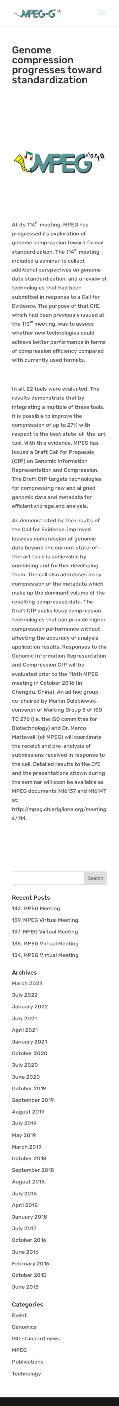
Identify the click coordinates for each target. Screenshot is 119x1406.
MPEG (19, 1350)
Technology (26, 1374)
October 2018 (29, 1158)
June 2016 (25, 1252)
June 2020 (26, 1077)
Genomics (24, 1327)
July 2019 (24, 1123)
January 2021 (29, 1042)
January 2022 (30, 1006)
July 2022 (25, 995)
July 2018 (24, 1193)
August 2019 (28, 1112)
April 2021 (25, 1030)
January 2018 (29, 1217)
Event (19, 1315)
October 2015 (29, 1275)
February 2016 (30, 1263)
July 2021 (24, 1018)
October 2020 (30, 1053)
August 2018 (28, 1182)
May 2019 (24, 1135)
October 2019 (29, 1088)
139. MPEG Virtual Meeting (45, 920)
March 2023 (27, 983)
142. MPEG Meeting (36, 908)
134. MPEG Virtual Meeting (45, 955)
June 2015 (25, 1287)
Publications (28, 1362)
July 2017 (24, 1228)
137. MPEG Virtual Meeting (45, 931)
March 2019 (27, 1147)
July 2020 (25, 1065)
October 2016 (29, 1240)
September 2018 (33, 1170)
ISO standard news (36, 1338)
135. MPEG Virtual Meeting (45, 943)
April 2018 (25, 1205)
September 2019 (33, 1100)
